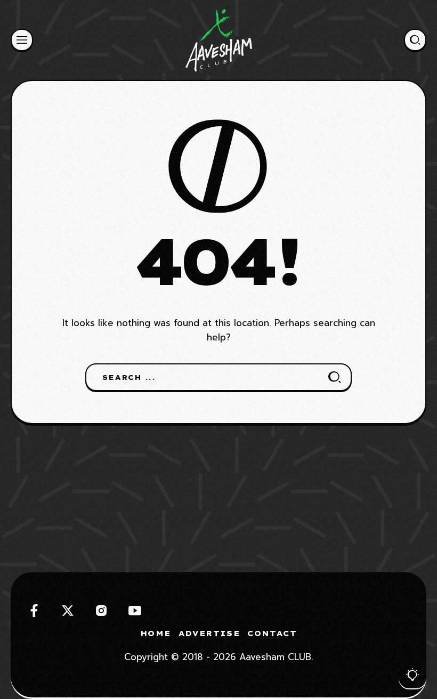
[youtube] (134, 610)
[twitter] (67, 610)
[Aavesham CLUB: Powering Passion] (218, 40)
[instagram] (101, 610)
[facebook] (34, 610)
